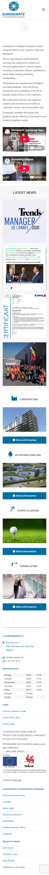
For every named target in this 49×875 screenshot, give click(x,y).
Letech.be (17, 780)
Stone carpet (8, 808)
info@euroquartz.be (15, 657)
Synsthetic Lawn (10, 854)
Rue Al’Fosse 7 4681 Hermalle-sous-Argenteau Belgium (20, 646)
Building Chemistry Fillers (14, 827)
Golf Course (8, 848)
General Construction (12, 814)
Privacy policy (9, 724)
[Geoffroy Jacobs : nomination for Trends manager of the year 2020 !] (24, 221)
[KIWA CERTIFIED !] (24, 316)
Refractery (7, 834)
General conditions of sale (14, 711)
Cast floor (7, 802)
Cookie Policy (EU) (11, 717)
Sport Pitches (9, 860)
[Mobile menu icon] (43, 9)
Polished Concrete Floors (14, 795)
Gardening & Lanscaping (14, 867)
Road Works (8, 821)
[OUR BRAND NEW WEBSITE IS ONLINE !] (24, 364)
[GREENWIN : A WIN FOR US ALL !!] (24, 269)
